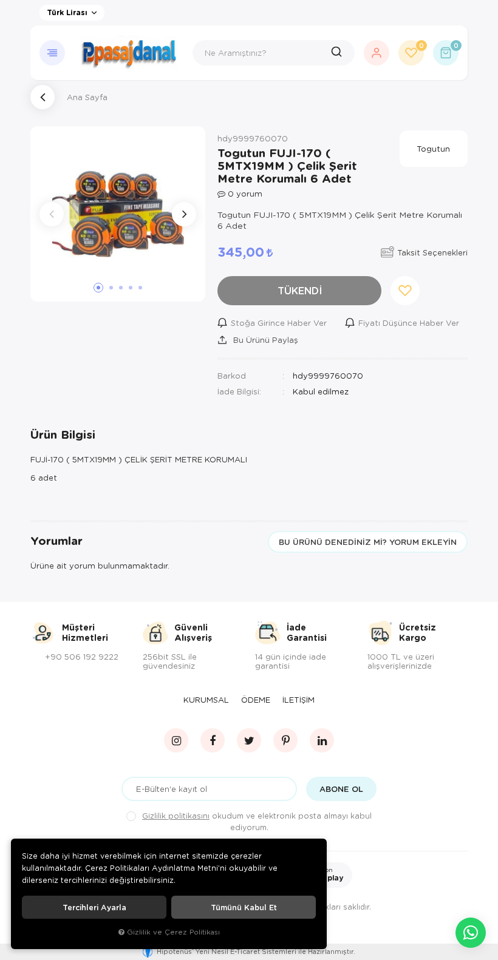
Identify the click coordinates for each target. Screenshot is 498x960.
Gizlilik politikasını (176, 815)
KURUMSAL (206, 700)
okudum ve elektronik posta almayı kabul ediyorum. (257, 821)
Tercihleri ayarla (94, 907)
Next (184, 214)
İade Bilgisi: (239, 391)
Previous (51, 214)
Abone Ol (341, 788)
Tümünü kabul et (244, 907)
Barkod (231, 375)
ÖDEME (255, 700)
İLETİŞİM (298, 700)
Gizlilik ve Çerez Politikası (173, 931)
